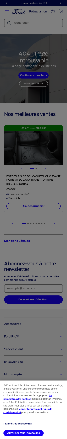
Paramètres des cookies (17, 423)
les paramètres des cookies (27, 397)
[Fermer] (61, 386)
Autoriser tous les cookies (23, 433)
